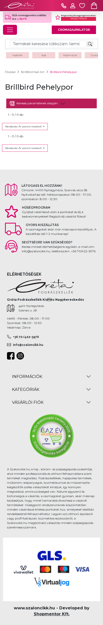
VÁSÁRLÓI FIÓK (28, 402)
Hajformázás (70, 55)
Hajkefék (17, 55)
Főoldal (10, 72)
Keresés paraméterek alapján (37, 103)
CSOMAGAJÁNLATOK (74, 30)
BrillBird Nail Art (32, 72)
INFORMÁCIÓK (27, 376)
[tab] (51, 103)
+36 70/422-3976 (26, 337)
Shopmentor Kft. (52, 614)
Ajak (44, 55)
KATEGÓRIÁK (25, 389)
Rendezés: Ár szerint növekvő (23, 126)
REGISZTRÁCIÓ (78, 18)
